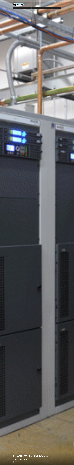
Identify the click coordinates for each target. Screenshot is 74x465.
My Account (14, 0)
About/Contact (39, 8)
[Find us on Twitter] (56, 1)
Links (51, 8)
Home (14, 8)
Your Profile (17, 0)
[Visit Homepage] (18, 4)
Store (33, 8)
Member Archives (21, 0)
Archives (18, 8)
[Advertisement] (45, 4)
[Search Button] (60, 8)
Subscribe (23, 8)
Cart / (60, 0)
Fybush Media (46, 8)
